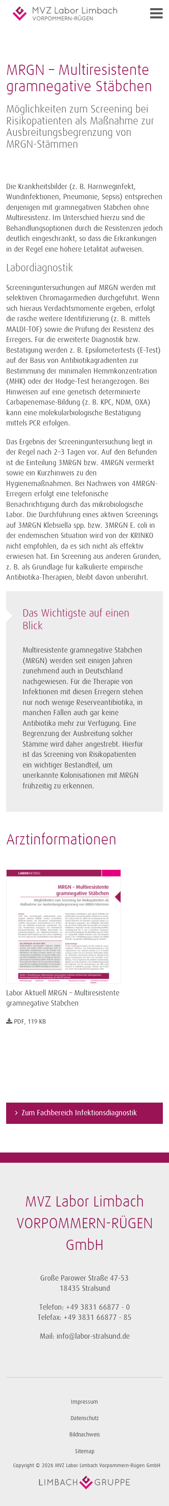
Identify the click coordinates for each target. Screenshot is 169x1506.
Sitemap (84, 1451)
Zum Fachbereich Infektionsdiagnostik (79, 1113)
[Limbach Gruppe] (84, 1483)
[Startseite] (65, 13)
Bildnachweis (84, 1434)
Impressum (84, 1401)
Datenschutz (85, 1418)
